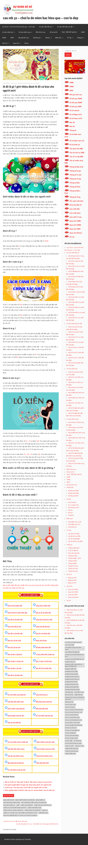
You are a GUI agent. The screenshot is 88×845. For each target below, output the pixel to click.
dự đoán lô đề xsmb (70, 669)
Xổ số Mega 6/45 (76, 114)
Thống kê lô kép (75, 179)
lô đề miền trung (43, 813)
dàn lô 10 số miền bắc (43, 613)
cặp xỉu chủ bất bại (14, 722)
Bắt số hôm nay (40, 32)
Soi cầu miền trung (24, 32)
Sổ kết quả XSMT (76, 107)
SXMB (83, 32)
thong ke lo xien (79, 746)
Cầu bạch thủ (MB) (76, 149)
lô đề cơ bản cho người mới (33, 810)
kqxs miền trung (79, 692)
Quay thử (16, 43)
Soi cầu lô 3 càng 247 (71, 727)
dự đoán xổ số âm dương (72, 689)
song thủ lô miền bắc (43, 606)
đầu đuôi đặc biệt (42, 709)
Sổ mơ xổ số (53, 32)
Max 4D (72, 126)
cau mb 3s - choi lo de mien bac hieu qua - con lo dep (25, 83)
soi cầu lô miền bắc (70, 733)
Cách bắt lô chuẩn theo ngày (73, 642)
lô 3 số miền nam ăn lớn (44, 716)
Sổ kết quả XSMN (76, 103)
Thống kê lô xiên (75, 175)
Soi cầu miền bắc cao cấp (64, 27)
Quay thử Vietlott (76, 233)
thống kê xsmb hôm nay (71, 751)
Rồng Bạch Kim (69, 702)
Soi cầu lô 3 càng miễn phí (72, 730)
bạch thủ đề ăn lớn (14, 627)
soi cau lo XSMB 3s (70, 707)
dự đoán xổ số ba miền (71, 674)
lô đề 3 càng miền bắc (27, 805)
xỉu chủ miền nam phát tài (17, 695)
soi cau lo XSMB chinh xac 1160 (73, 712)
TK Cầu (69, 38)
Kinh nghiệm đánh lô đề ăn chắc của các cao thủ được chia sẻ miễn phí (30, 790)
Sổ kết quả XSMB (76, 99)
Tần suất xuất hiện (76, 201)
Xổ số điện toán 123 (77, 141)
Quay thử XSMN (75, 225)
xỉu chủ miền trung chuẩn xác (18, 742)
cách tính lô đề (69, 645)
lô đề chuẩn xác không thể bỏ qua (13, 810)
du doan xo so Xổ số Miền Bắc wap (74, 659)
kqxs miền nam (69, 692)
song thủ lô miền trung (45, 756)
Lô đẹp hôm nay (78, 694)
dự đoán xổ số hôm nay (71, 684)
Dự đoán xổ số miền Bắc (72, 687)
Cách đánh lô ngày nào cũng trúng (73, 648)
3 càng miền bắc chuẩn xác (45, 654)
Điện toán (58, 38)
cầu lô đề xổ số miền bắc (72, 652)
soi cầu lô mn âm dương (72, 735)
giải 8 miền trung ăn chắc (45, 742)
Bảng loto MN (72, 580)
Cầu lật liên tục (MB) (77, 153)
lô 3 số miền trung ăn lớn (17, 770)
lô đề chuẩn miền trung (34, 807)
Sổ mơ (26, 43)
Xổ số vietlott (74, 111)
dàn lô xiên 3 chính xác (15, 661)
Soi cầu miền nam (7, 32)
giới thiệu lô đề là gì (9, 805)
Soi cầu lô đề (68, 740)
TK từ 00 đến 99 (76, 205)
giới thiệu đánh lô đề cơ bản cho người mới (33, 802)
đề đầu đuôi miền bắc (43, 647)
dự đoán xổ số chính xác (72, 679)
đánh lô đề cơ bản (9, 800)
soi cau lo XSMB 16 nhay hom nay (74, 709)
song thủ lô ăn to (42, 695)
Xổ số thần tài (75, 145)
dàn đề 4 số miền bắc (15, 633)
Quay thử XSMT (75, 229)
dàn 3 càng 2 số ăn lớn (44, 661)
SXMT (12, 38)
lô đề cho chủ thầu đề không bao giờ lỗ (15, 807)
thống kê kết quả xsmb (71, 748)
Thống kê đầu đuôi (76, 167)
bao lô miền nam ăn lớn (16, 716)
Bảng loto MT (72, 583)
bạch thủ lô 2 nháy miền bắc (17, 613)
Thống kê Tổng (75, 197)
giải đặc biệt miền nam (16, 702)
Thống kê (80, 38)
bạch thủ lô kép (41, 640)
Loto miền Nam (75, 213)
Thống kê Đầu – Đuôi (74, 558)
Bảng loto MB (72, 578)
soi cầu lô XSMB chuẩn (71, 738)
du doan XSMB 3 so (70, 661)
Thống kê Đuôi (75, 187)
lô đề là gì (45, 810)
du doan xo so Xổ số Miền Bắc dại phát (74, 655)
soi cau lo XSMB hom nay (71, 715)
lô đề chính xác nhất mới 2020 (42, 805)
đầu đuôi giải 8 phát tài (44, 702)
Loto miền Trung (75, 217)
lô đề (17, 805)
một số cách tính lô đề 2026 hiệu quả (15, 821)
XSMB (71, 83)
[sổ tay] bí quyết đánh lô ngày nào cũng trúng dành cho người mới (28, 785)
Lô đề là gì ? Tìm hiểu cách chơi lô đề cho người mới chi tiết (26, 787)
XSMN (72, 87)
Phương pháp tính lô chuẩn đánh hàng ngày (74, 698)
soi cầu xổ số (77, 740)
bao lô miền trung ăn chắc (46, 749)
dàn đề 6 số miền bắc (15, 675)
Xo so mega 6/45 (73, 505)
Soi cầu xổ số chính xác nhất (73, 743)
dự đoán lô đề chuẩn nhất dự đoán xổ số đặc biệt (73, 665)
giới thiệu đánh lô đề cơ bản (12, 802)
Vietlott (47, 38)
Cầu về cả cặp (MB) (76, 157)
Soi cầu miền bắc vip (45, 27)
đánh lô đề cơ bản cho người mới (25, 800)
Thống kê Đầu (75, 183)
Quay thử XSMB (75, 221)
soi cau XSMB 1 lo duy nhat (72, 722)
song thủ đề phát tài (43, 627)
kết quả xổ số (69, 694)
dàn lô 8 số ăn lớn (14, 647)
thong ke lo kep (69, 746)
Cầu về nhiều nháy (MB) (75, 541)
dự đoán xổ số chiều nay (72, 676)
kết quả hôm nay (23, 38)
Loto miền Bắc (75, 209)
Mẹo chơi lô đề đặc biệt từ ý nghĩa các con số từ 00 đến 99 (20, 815)
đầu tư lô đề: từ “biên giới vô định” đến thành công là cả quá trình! (28, 782)
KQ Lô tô (4, 43)
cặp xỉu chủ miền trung (16, 756)
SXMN (4, 38)
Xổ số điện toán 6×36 (74, 522)
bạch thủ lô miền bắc (15, 606)
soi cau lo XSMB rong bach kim (73, 720)
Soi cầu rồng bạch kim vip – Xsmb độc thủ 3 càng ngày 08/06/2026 (37, 824)
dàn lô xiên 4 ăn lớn (15, 668)
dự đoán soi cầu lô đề (71, 671)
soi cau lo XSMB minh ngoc (72, 717)
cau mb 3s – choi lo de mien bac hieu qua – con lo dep (40, 18)
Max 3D (72, 122)
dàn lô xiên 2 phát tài (15, 654)
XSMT (71, 91)
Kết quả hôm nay (76, 95)
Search (68, 55)
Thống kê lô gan (75, 171)
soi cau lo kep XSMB (70, 704)
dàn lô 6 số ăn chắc (14, 640)
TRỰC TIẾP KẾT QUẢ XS (69, 32)
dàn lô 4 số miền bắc (43, 633)
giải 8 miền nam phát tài (16, 709)
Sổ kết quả (36, 38)
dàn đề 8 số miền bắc (15, 620)
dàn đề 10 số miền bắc (44, 668)
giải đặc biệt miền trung (16, 749)
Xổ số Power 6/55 (76, 118)
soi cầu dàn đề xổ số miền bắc (73, 725)
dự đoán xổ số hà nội (71, 681)
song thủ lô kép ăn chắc (44, 620)
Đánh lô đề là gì (40, 800)
